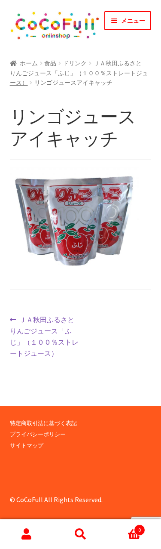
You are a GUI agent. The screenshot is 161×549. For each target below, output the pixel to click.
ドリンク (75, 63)
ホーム (29, 63)
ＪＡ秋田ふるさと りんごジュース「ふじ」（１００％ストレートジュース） (79, 72)
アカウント (27, 534)
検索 (80, 534)
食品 (50, 63)
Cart (124, 527)
